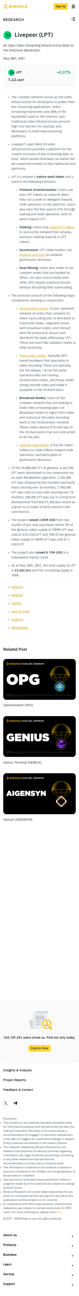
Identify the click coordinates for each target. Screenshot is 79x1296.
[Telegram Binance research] (15, 1104)
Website (17, 587)
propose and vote (32, 255)
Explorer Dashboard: (34, 445)
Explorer (17, 619)
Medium (17, 595)
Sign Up (61, 6)
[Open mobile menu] (73, 20)
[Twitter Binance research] (8, 1104)
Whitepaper (19, 628)
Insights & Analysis (17, 1070)
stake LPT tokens (62, 227)
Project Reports (14, 1080)
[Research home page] (13, 19)
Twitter (16, 603)
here (59, 1212)
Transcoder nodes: (33, 356)
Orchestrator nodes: (34, 308)
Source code (20, 611)
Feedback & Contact (18, 1090)
